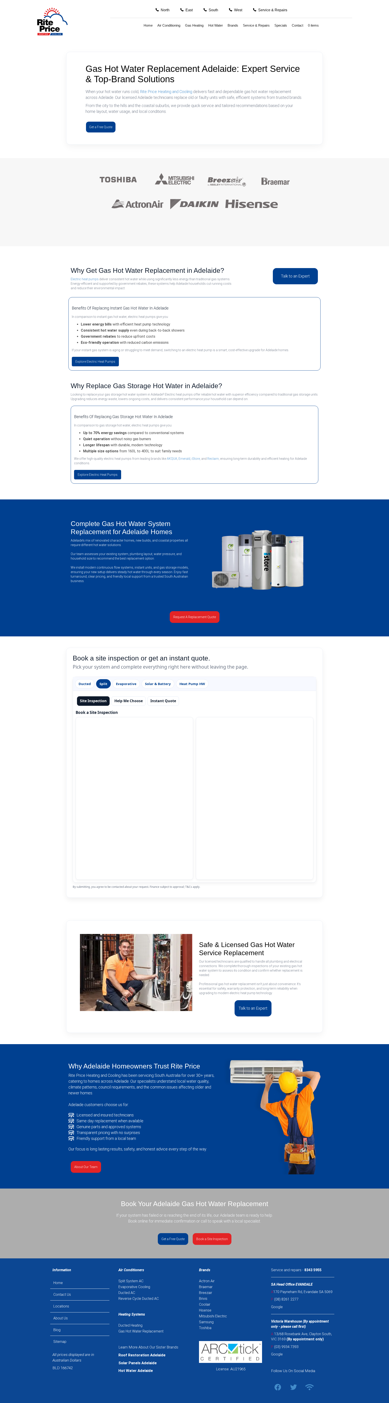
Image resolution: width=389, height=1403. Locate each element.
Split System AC (130, 1281)
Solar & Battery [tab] (158, 683)
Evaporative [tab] (126, 683)
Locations (61, 1306)
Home (148, 25)
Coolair (204, 1304)
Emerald (184, 458)
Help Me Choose (128, 700)
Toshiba (205, 1328)
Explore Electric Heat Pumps (95, 361)
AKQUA (172, 458)
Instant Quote (163, 700)
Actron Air (207, 1281)
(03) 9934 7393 (286, 1347)
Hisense (205, 1310)
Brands (233, 25)
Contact (297, 25)
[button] (162, 10)
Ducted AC (126, 1293)
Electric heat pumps (85, 279)
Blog (57, 1330)
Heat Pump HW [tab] (192, 683)
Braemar (206, 1287)
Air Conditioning (168, 25)
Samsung (206, 1322)
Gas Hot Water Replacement (140, 1331)
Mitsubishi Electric (213, 1316)
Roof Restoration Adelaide (141, 1355)
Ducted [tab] (85, 683)
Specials (280, 25)
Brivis (203, 1298)
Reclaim (213, 458)
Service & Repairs (256, 25)
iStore (196, 458)
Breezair (205, 1293)
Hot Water (215, 25)
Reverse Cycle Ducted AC (138, 1298)
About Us (60, 1318)
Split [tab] (103, 683)
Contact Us (62, 1294)
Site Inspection (93, 700)
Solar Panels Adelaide (137, 1363)
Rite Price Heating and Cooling (166, 91)
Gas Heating (194, 25)
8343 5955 (312, 1270)
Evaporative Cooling (134, 1287)
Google (277, 1307)
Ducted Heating (130, 1325)
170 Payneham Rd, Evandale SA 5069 (301, 1292)
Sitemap (59, 1341)
